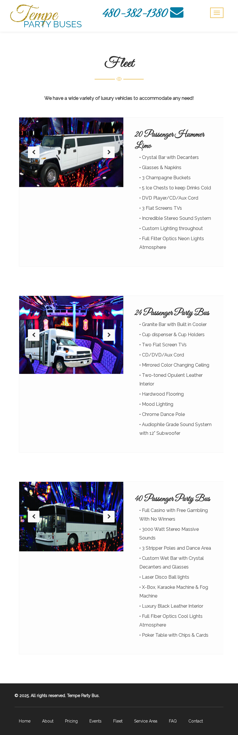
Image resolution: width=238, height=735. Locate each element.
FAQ (173, 721)
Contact (195, 721)
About (47, 721)
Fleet (117, 721)
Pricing (71, 721)
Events (95, 721)
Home (24, 721)
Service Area (145, 721)
